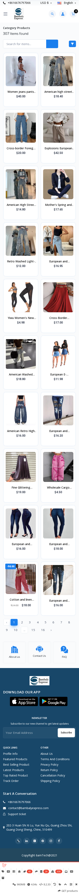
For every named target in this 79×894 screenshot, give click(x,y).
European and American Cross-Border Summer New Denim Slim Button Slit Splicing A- (58, 261)
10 (15, 630)
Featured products (15, 759)
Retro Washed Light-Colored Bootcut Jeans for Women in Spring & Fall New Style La (21, 261)
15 (33, 630)
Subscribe (66, 732)
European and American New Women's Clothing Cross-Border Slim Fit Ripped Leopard (58, 431)
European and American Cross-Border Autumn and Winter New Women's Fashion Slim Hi (20, 544)
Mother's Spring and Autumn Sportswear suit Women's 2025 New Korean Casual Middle (58, 205)
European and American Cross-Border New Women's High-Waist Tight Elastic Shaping (58, 544)
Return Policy (49, 770)
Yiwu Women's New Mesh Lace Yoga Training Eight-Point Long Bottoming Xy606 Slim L (20, 318)
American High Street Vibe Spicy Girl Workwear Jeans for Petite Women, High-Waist (21, 205)
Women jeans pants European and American (20, 92)
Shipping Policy (50, 781)
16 (43, 630)
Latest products (13, 770)
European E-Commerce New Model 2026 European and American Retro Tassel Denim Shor (58, 374)
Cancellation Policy (53, 775)
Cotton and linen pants (21, 600)
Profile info (10, 754)
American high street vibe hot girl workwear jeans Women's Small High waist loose (58, 92)
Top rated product (15, 775)
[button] (24, 701)
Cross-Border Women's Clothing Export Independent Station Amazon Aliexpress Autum (58, 318)
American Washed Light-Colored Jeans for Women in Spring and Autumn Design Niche (20, 374)
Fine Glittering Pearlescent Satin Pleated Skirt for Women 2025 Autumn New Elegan (20, 488)
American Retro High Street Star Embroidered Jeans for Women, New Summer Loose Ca (21, 431)
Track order (11, 781)
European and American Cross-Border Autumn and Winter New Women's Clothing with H (58, 601)
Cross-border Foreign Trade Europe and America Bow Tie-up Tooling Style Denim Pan (21, 148)
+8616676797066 (19, 3)
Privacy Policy (49, 764)
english (68, 3)
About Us (47, 754)
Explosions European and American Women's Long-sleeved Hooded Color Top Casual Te (58, 148)
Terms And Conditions (55, 759)
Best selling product (16, 764)
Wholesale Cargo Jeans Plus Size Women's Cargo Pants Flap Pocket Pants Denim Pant (58, 488)
